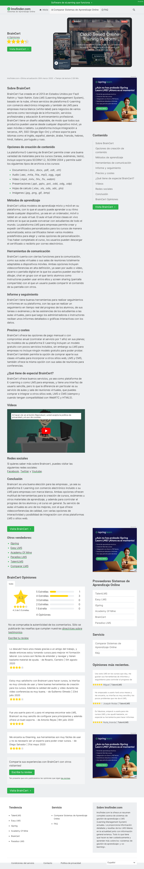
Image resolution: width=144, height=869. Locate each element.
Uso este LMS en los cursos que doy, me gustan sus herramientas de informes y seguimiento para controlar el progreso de (113, 677)
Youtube (37, 471)
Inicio (45, 9)
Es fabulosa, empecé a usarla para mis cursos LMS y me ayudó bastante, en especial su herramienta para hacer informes (114, 714)
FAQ (106, 9)
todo (11, 584)
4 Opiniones (13, 37)
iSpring (15, 543)
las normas (65, 778)
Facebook (13, 471)
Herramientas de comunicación (113, 162)
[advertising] (115, 100)
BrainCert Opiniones (106, 199)
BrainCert (100, 616)
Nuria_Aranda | (115, 722)
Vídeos (99, 183)
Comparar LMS (19, 566)
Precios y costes (104, 173)
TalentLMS (17, 561)
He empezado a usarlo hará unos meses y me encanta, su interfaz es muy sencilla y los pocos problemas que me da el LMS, (114, 695)
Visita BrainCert (18, 49)
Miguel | (112, 684)
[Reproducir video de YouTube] (46, 431)
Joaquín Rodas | (116, 703)
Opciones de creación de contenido (109, 150)
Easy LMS (16, 547)
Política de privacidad (71, 863)
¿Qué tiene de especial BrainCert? (114, 178)
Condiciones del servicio (22, 863)
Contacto (47, 863)
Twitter (24, 471)
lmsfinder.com (21, 10)
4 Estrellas (58, 595)
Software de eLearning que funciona (71, 2)
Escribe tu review (18, 638)
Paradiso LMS (19, 557)
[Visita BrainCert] (99, 42)
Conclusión (101, 194)
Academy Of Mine (21, 552)
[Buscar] (134, 10)
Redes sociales (104, 188)
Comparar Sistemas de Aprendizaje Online (76, 9)
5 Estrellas (58, 591)
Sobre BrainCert (104, 143)
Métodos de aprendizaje (109, 157)
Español (111, 862)
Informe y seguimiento (108, 167)
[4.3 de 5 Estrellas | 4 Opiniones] (29, 42)
